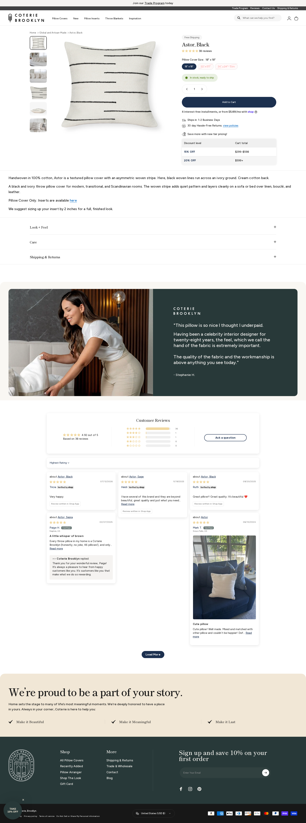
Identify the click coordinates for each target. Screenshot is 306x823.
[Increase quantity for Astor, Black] (203, 89)
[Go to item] (38, 43)
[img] (58, 482)
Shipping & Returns (287, 8)
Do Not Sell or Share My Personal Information (78, 816)
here (73, 200)
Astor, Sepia (65, 517)
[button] (190, 51)
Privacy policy (30, 816)
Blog (109, 778)
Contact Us (268, 8)
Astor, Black (65, 476)
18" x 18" (189, 66)
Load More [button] (153, 654)
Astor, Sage (136, 476)
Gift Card (66, 784)
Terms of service (46, 816)
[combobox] (258, 18)
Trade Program (240, 8)
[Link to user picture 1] (224, 577)
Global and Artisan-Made (52, 32)
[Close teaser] (23, 799)
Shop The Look (70, 778)
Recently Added (71, 766)
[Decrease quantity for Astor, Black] (186, 89)
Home (33, 32)
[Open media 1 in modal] (110, 85)
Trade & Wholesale (119, 766)
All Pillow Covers (72, 760)
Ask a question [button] (225, 437)
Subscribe (265, 772)
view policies (230, 125)
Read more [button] (127, 504)
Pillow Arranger (71, 772)
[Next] (162, 93)
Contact (112, 772)
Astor (204, 517)
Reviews (255, 8)
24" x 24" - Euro (226, 66)
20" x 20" (206, 66)
